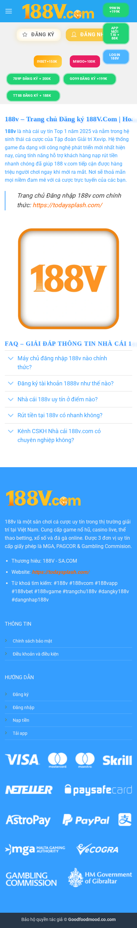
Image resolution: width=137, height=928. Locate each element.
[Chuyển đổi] (11, 359)
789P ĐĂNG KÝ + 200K (32, 79)
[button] (8, 11)
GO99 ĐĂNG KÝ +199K (88, 79)
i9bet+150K (47, 62)
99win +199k (114, 10)
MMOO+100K (84, 62)
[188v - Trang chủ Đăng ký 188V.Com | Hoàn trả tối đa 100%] (58, 11)
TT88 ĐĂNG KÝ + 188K (32, 96)
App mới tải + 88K (114, 33)
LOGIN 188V (114, 56)
